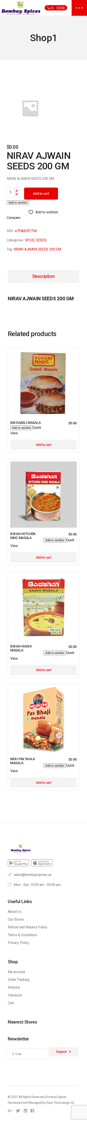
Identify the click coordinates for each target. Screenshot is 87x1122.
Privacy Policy (18, 943)
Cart (11, 1003)
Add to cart (41, 193)
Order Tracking (18, 980)
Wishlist (14, 987)
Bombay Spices (56, 1097)
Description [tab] (44, 276)
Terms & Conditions (22, 935)
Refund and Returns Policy (27, 927)
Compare (13, 218)
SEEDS (41, 240)
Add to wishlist (17, 202)
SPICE (30, 240)
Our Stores (16, 919)
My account (16, 972)
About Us (14, 912)
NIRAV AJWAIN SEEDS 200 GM (37, 249)
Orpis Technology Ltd (60, 1102)
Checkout (15, 995)
